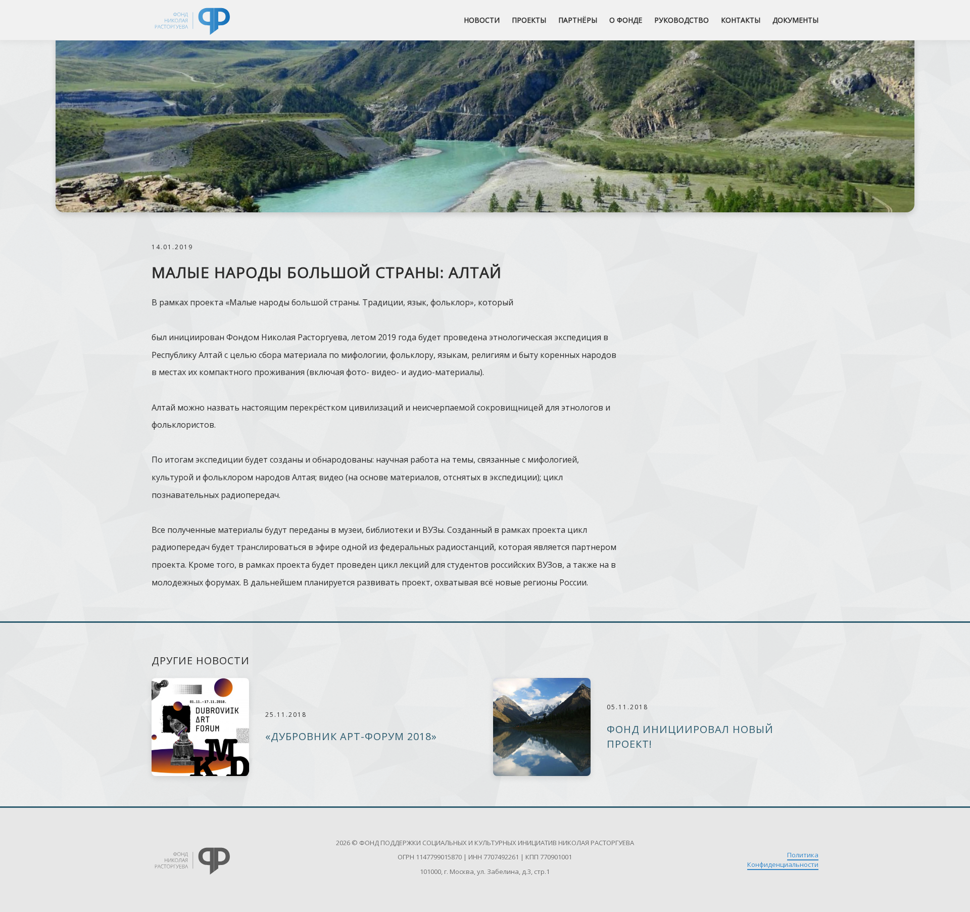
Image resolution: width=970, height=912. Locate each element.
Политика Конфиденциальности (782, 859)
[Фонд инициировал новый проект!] (542, 727)
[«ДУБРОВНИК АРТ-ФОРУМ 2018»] (200, 727)
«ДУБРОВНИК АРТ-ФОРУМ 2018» (351, 736)
